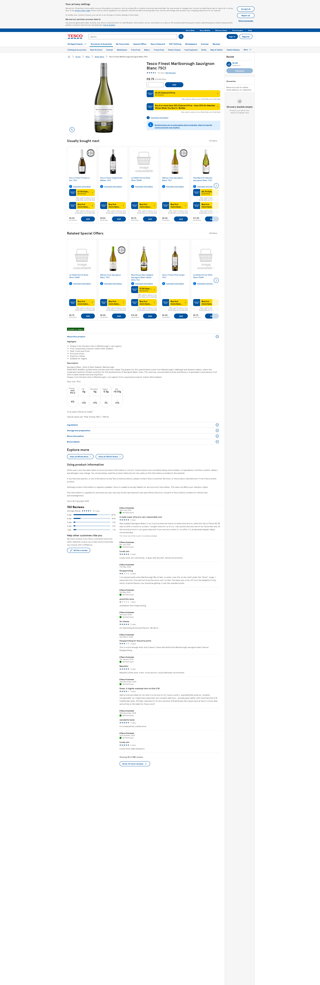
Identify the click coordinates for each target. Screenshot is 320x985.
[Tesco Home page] (75, 36)
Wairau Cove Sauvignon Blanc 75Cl (172, 179)
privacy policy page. (83, 10)
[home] (69, 57)
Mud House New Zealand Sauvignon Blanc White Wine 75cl (142, 277)
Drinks (78, 56)
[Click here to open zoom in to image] (72, 129)
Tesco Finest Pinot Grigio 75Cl (173, 276)
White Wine (99, 56)
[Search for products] (181, 36)
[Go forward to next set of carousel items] (216, 185)
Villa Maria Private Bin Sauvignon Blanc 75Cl (202, 179)
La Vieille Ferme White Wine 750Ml (203, 276)
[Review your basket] (228, 64)
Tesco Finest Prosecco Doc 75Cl (79, 179)
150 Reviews (171, 72)
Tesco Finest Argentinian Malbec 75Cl (111, 179)
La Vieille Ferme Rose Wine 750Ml (140, 179)
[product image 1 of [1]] (104, 98)
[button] (190, 30)
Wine (88, 56)
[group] (82, 186)
